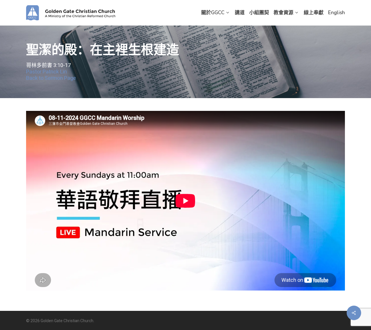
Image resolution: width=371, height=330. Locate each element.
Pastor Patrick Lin (46, 72)
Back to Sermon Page (51, 78)
